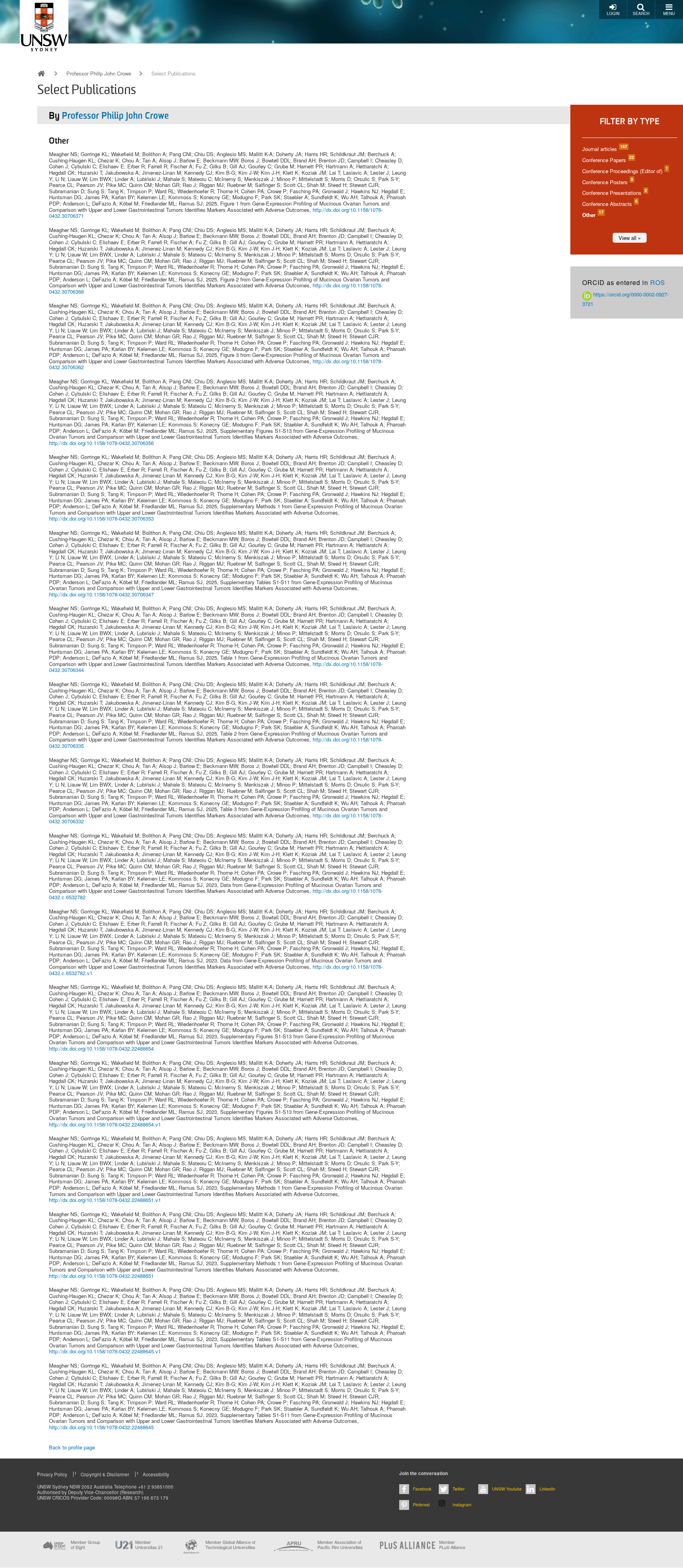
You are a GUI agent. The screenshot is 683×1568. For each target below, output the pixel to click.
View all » (630, 238)
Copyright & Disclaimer (105, 1474)
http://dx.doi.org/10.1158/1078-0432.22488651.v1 (105, 1200)
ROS (657, 282)
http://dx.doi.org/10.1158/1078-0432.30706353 (101, 518)
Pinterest (421, 1505)
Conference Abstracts (609, 204)
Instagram (462, 1505)
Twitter (459, 1489)
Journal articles (604, 149)
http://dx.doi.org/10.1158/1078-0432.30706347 (101, 594)
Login (613, 13)
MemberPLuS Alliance (452, 1545)
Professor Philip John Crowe (98, 73)
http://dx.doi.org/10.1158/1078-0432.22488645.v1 (105, 1351)
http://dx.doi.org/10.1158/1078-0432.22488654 (101, 1048)
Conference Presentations (614, 192)
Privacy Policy (52, 1474)
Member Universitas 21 (149, 1545)
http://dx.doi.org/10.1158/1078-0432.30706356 (101, 443)
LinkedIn (547, 1489)
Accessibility (156, 1474)
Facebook (422, 1489)
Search (641, 13)
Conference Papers (607, 160)
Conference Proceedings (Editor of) (624, 171)
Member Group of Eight (85, 1545)
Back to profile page (72, 1447)
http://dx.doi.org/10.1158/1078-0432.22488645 (101, 1427)
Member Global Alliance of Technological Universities (230, 1545)
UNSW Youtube (507, 1489)
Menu (669, 13)
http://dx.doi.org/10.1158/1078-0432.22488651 (101, 1275)
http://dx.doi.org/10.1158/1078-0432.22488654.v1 (105, 1124)
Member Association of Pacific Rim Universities (340, 1545)
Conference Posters (607, 182)
